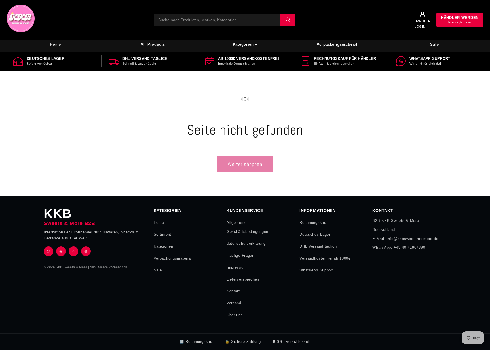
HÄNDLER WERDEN (460, 20)
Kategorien (163, 246)
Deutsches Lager (314, 234)
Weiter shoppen (245, 164)
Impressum (237, 267)
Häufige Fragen (240, 255)
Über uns (235, 315)
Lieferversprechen (243, 279)
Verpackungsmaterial (337, 44)
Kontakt (234, 291)
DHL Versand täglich (318, 246)
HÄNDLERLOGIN (423, 24)
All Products (153, 44)
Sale (434, 44)
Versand (234, 303)
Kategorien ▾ (245, 44)
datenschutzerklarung (246, 243)
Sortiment (162, 234)
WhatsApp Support (316, 270)
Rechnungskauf (313, 222)
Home (55, 44)
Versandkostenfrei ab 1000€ (324, 258)
